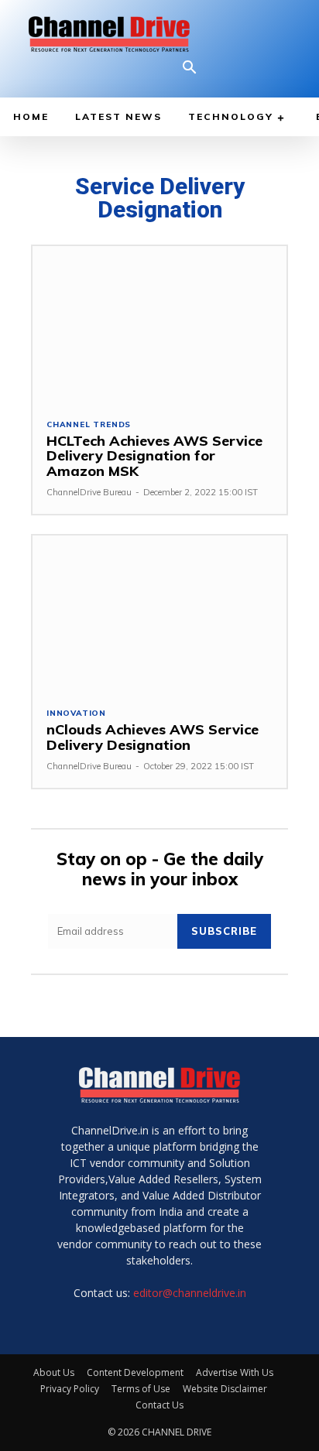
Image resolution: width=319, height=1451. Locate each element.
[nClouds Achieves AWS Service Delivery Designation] (159, 614)
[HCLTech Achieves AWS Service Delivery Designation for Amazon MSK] (159, 324)
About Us (53, 1372)
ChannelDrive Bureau (89, 492)
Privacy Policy (69, 1388)
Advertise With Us (234, 1372)
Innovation (76, 713)
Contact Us (159, 1405)
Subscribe (224, 931)
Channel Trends (88, 425)
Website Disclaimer (225, 1388)
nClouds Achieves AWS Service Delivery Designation (152, 737)
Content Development (135, 1372)
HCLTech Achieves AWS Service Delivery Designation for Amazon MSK (154, 456)
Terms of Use (140, 1388)
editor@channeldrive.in (189, 1292)
